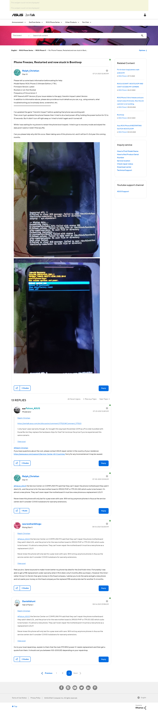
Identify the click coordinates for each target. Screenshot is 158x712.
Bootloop (120, 115)
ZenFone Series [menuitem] (34, 22)
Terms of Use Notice (19, 698)
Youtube (74, 685)
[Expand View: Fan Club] (90, 22)
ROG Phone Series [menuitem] (53, 22)
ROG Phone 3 (123, 107)
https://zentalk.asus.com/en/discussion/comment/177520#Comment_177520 (49, 423)
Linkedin (88, 685)
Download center (124, 167)
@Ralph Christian (21, 448)
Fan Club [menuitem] (85, 22)
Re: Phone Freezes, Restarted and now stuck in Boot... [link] (67, 50)
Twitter (81, 685)
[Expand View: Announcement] (25, 22)
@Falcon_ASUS (20, 486)
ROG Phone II (41, 50)
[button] (17, 388)
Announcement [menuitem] (17, 22)
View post (21, 441)
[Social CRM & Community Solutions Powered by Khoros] (141, 707)
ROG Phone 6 (123, 76)
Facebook (61, 685)
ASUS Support (123, 191)
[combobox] (89, 35)
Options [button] (142, 50)
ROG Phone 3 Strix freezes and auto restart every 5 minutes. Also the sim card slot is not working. (130, 101)
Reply (103, 388)
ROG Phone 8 (123, 132)
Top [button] (15, 706)
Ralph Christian (23, 418)
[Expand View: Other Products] (78, 22)
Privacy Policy (35, 698)
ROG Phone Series (26, 50)
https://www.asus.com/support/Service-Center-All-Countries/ (39, 454)
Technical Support (124, 170)
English (14, 50)
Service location (123, 161)
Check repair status (125, 164)
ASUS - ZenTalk (23, 15)
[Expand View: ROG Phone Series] (61, 22)
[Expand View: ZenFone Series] (42, 22)
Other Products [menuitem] (71, 22)
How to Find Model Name (127, 151)
